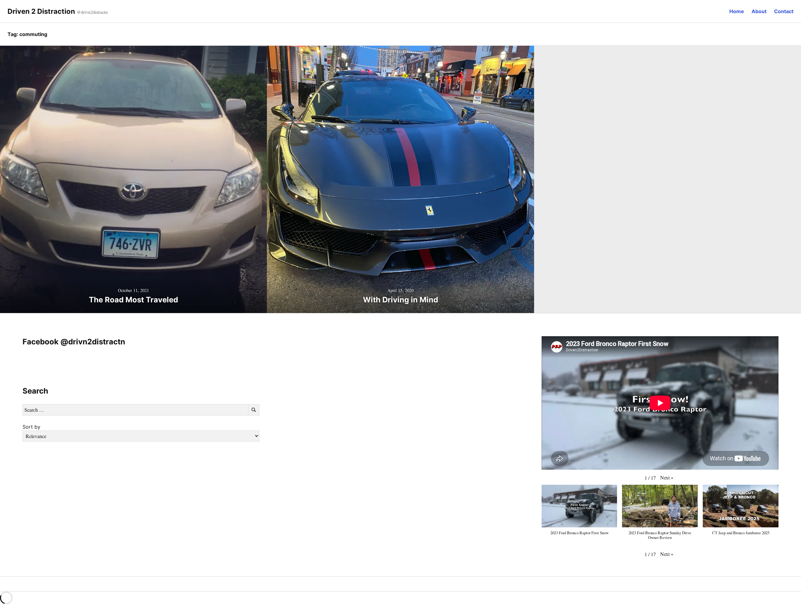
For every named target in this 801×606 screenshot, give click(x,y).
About (759, 11)
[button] (666, 477)
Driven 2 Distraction (41, 11)
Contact (783, 11)
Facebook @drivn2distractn (74, 341)
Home (736, 11)
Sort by (31, 427)
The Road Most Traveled (133, 299)
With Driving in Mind (400, 299)
